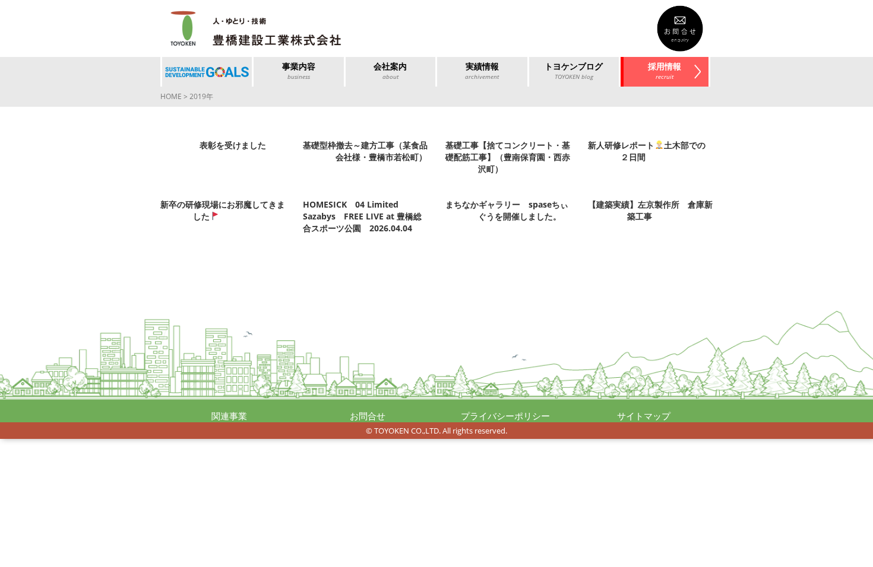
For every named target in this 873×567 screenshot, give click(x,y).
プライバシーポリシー (505, 416)
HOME (171, 96)
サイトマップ (643, 416)
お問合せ (367, 416)
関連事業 (229, 416)
